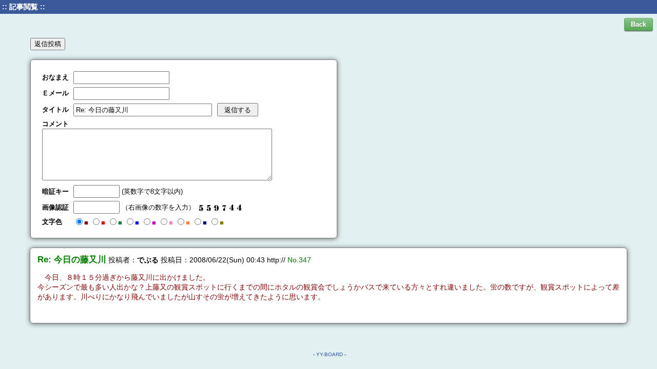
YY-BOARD (329, 354)
